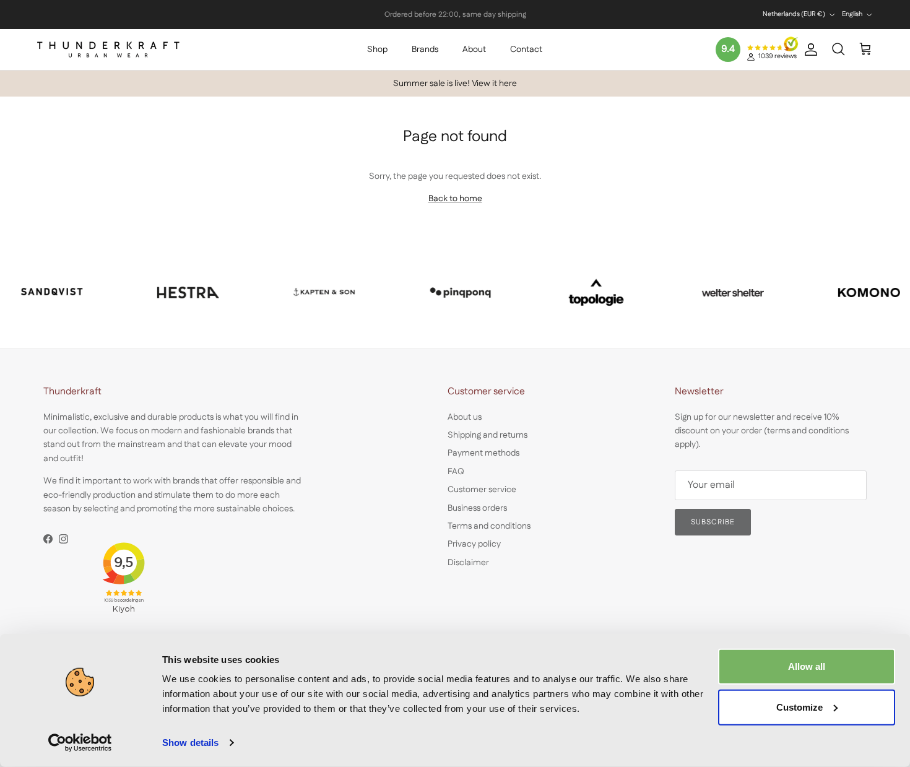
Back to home (455, 199)
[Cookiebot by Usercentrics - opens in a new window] (80, 743)
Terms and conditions (489, 526)
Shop (377, 49)
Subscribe (713, 522)
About (474, 49)
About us (465, 417)
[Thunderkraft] (108, 49)
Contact (526, 49)
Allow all (806, 666)
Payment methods (483, 453)
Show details (190, 742)
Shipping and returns (487, 435)
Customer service (482, 489)
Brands (425, 49)
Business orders (477, 508)
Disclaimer (468, 563)
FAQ (456, 472)
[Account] (808, 49)
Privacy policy (474, 544)
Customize (799, 706)
